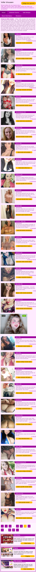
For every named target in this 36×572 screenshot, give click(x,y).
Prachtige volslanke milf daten (24, 89)
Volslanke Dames (14, 12)
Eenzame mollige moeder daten (24, 58)
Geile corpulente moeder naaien (24, 105)
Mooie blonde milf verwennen (24, 308)
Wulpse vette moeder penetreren (24, 293)
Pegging (27, 556)
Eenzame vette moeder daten (24, 261)
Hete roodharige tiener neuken (24, 393)
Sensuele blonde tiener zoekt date (24, 199)
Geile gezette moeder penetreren (24, 502)
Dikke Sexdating (28, 569)
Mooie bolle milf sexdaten (24, 152)
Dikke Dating (27, 543)
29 (13, 530)
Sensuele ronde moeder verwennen (24, 346)
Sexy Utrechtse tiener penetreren (24, 439)
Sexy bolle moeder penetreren (24, 43)
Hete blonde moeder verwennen (24, 518)
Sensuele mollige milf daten (24, 471)
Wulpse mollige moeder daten (24, 361)
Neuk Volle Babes (7, 16)
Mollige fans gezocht (29, 3)
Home (3, 12)
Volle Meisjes (26, 12)
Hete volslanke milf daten (24, 377)
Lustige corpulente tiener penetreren (24, 409)
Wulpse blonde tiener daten (24, 424)
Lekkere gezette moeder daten (24, 486)
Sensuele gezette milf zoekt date (24, 183)
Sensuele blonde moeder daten (24, 136)
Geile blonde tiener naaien (24, 246)
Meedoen (18, 16)
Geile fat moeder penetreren (24, 230)
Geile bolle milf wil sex (24, 168)
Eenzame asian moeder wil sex (24, 214)
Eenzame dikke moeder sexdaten (24, 74)
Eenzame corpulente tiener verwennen (24, 455)
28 (9, 530)
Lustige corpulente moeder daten (24, 277)
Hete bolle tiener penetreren (24, 121)
